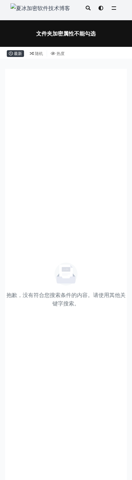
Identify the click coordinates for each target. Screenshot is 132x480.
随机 (38, 53)
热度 (60, 53)
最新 (17, 53)
